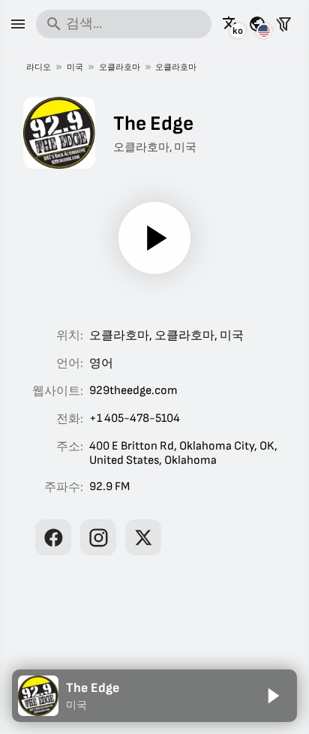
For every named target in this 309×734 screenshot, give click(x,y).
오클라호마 (119, 67)
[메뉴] (18, 24)
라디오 (38, 67)
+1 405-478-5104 (134, 418)
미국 (75, 67)
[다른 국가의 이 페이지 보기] (257, 24)
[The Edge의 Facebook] (53, 537)
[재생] (154, 238)
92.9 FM (109, 487)
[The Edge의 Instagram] (98, 537)
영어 (101, 363)
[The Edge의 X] (143, 537)
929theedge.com (133, 391)
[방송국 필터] (284, 24)
